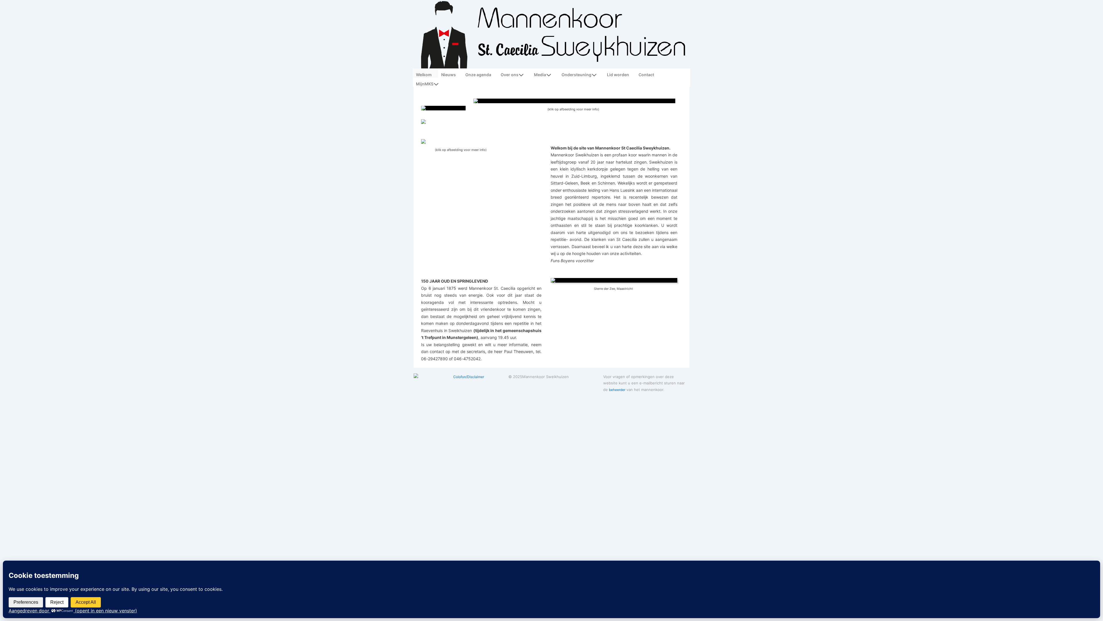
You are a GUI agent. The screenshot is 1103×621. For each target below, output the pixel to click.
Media (540, 74)
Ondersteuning (576, 74)
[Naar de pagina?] (443, 108)
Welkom (424, 74)
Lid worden (618, 74)
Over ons (509, 74)
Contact (646, 74)
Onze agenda (478, 74)
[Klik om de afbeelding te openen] (614, 280)
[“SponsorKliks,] (443, 121)
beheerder (617, 390)
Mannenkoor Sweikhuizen (545, 376)
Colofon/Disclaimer (468, 377)
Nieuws (448, 74)
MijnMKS (424, 83)
